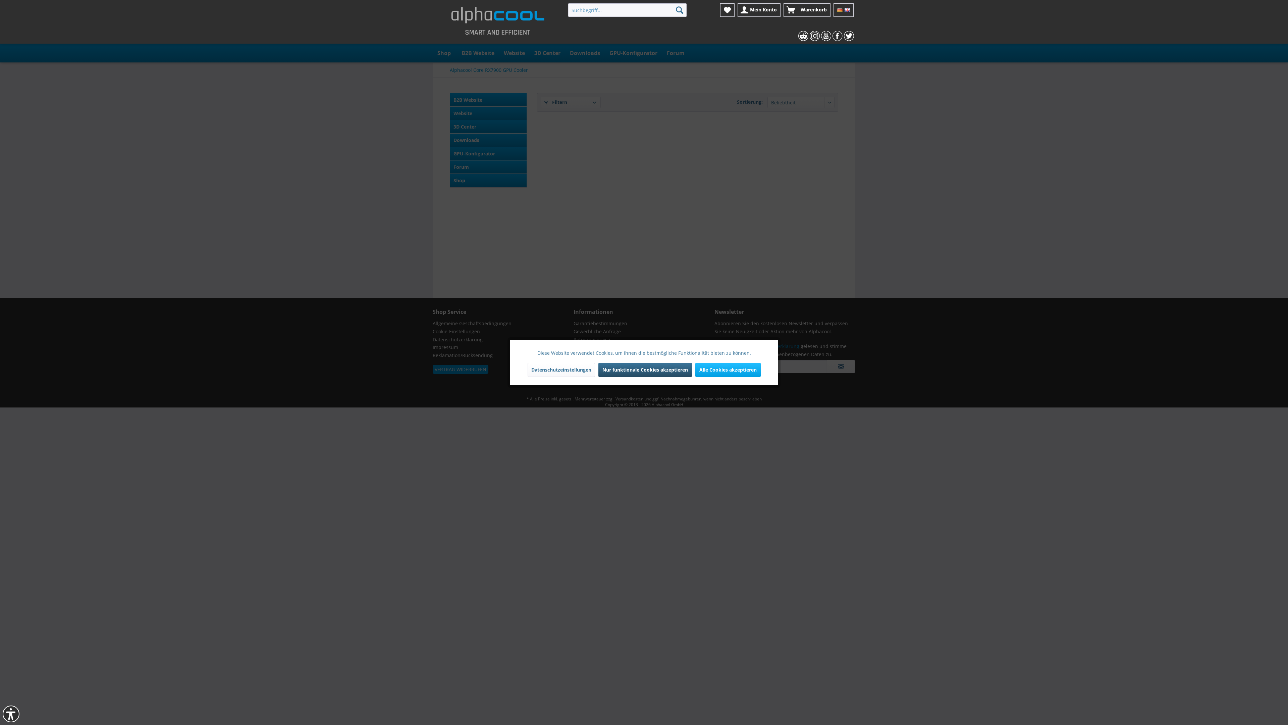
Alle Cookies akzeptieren (728, 370)
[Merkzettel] (727, 10)
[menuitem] (627, 10)
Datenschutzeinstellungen (561, 370)
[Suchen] (680, 10)
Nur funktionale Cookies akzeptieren (645, 370)
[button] (11, 714)
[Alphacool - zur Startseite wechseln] (497, 23)
